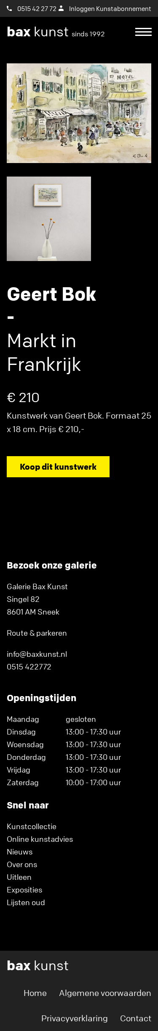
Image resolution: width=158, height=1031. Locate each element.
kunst (56, 32)
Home (35, 992)
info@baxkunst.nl (37, 653)
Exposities (24, 889)
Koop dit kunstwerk (58, 466)
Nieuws (19, 851)
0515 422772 (29, 666)
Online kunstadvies (40, 838)
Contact (135, 1018)
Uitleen (19, 876)
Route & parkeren (37, 632)
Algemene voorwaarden (105, 992)
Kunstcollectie (31, 826)
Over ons (22, 864)
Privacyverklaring (74, 1018)
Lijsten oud (26, 902)
